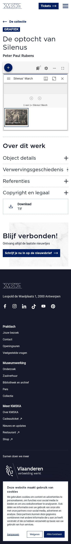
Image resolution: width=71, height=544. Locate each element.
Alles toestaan (54, 534)
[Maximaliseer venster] (54, 78)
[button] (16, 117)
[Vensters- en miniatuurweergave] (46, 78)
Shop (8, 439)
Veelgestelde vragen (15, 353)
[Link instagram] (14, 306)
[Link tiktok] (34, 306)
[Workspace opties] (54, 68)
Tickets (46, 6)
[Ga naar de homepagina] (12, 6)
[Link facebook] (5, 306)
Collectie (8, 396)
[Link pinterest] (53, 306)
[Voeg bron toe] (8, 67)
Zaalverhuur (10, 375)
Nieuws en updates (14, 425)
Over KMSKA (10, 412)
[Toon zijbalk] (8, 78)
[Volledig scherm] (63, 68)
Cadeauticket (12, 419)
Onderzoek (9, 369)
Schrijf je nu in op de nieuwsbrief (28, 253)
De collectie (17, 21)
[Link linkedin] (24, 306)
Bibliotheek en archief (16, 382)
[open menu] (65, 6)
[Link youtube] (43, 306)
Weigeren (35, 534)
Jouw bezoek (11, 332)
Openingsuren (26, 14)
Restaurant (11, 432)
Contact (8, 14)
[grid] (35, 119)
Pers (5, 389)
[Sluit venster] (62, 78)
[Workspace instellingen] (46, 68)
